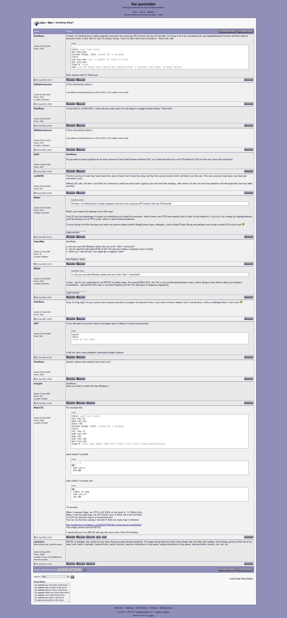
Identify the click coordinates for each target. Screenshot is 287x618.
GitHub (158, 612)
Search (142, 12)
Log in (160, 15)
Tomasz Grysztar (142, 612)
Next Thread (247, 578)
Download (130, 608)
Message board (166, 608)
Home (135, 12)
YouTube (165, 612)
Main (50, 22)
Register (150, 12)
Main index (119, 608)
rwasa (151, 615)
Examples (154, 608)
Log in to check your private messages (140, 15)
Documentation (142, 608)
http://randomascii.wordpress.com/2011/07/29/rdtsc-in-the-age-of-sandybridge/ (104, 525)
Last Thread (235, 578)
